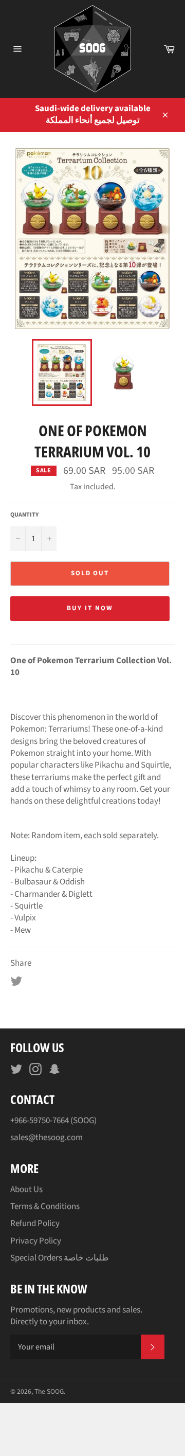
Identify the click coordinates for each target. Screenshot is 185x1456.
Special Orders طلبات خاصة (59, 1258)
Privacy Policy (35, 1241)
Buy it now (90, 608)
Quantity (24, 515)
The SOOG (49, 1391)
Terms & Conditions (45, 1206)
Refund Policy (35, 1223)
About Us (26, 1189)
